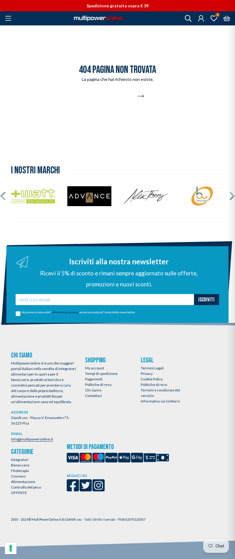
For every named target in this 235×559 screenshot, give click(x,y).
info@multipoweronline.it (32, 439)
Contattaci (93, 395)
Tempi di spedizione (101, 373)
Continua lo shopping (114, 96)
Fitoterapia (20, 470)
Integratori (19, 459)
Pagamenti (94, 379)
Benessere (20, 465)
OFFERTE (19, 492)
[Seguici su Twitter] (86, 489)
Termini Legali (152, 368)
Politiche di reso (98, 384)
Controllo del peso (26, 487)
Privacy (147, 373)
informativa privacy (65, 312)
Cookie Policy (152, 379)
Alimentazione (23, 481)
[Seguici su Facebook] (73, 489)
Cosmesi (18, 476)
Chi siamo (93, 390)
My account (94, 368)
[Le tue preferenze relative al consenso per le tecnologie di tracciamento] (11, 548)
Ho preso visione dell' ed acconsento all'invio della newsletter (78, 312)
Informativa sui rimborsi (160, 401)
